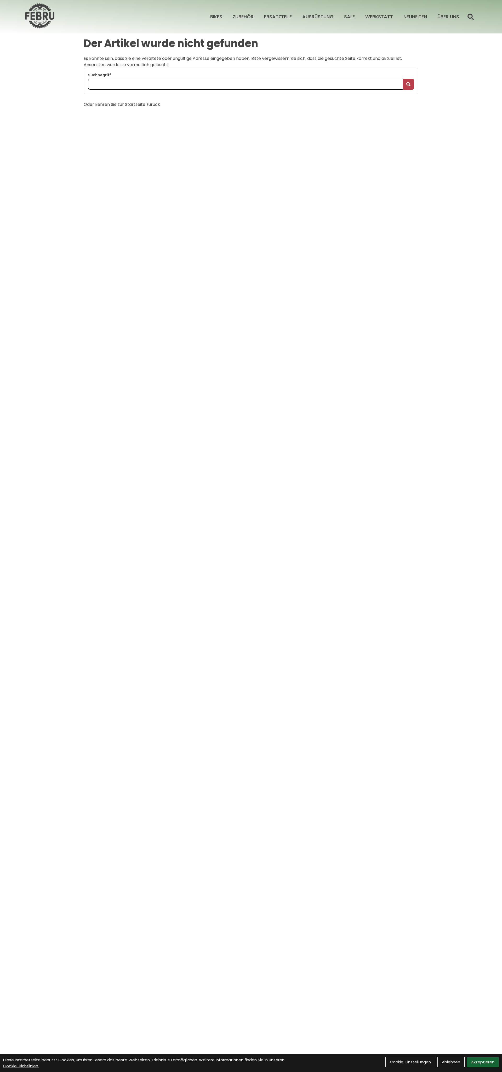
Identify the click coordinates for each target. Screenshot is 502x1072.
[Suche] (470, 16)
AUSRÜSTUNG (318, 16)
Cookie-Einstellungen (410, 1062)
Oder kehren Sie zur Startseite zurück (122, 104)
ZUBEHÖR (243, 16)
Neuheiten (415, 16)
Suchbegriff (99, 75)
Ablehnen (451, 1062)
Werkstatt (379, 16)
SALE (349, 16)
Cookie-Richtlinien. (21, 1066)
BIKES (216, 16)
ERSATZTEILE (278, 16)
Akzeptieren (482, 1062)
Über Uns (448, 16)
